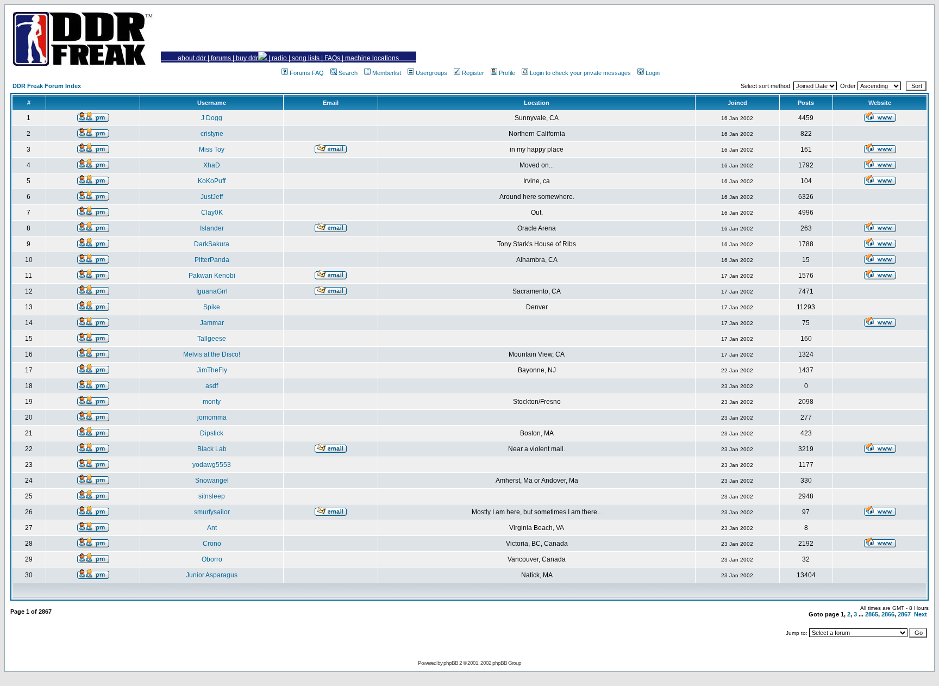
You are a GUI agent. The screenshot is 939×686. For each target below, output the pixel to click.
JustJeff (212, 197)
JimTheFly (212, 370)
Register (473, 73)
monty (212, 402)
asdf (211, 386)
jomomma (212, 417)
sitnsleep (211, 496)
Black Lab (212, 449)
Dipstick (211, 433)
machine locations (372, 58)
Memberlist (386, 73)
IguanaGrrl (212, 291)
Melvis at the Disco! (211, 354)
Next (920, 614)
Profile (507, 73)
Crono (212, 543)
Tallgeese (211, 338)
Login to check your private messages (580, 73)
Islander (212, 228)
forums (221, 58)
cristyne (212, 134)
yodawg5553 (211, 465)
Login (653, 73)
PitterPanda (212, 260)
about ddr (192, 58)
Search (348, 73)
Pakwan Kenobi (212, 275)
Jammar (212, 323)
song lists (306, 58)
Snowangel (212, 480)
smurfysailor (212, 512)
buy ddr (247, 58)
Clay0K (212, 212)
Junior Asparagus (211, 575)
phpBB (450, 663)
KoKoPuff (212, 181)
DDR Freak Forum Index (46, 86)
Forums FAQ (307, 73)
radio (279, 58)
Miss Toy (211, 149)
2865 (871, 614)
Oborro (212, 559)
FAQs (332, 58)
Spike (211, 307)
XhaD (211, 165)
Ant (212, 528)
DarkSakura (211, 244)
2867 (904, 614)
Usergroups (431, 73)
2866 (887, 614)
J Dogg (211, 118)
